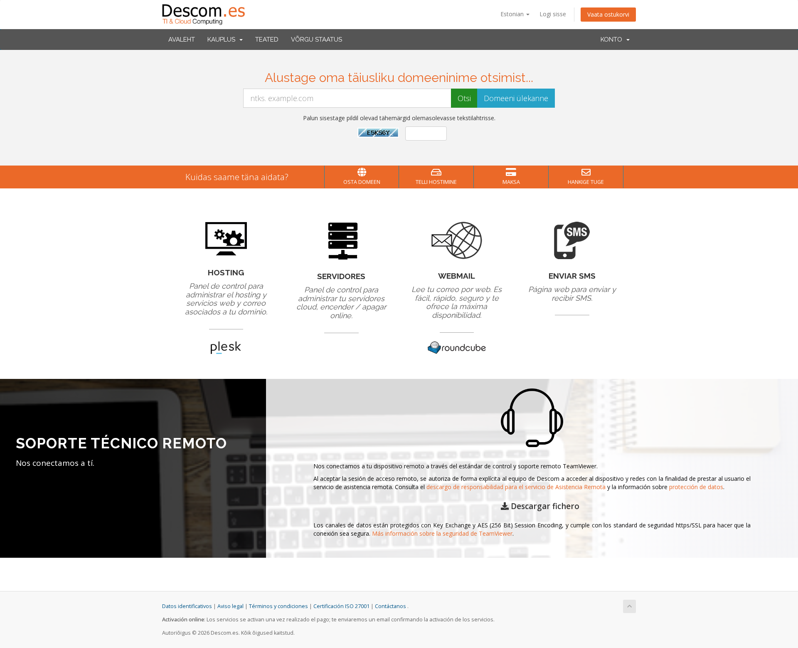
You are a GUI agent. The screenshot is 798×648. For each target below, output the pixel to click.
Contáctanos (390, 606)
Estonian (512, 14)
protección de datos (696, 487)
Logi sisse (552, 14)
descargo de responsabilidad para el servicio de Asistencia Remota (516, 487)
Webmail (456, 275)
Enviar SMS (572, 275)
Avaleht (181, 39)
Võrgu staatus (316, 39)
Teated (266, 39)
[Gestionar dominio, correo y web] (226, 238)
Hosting (226, 272)
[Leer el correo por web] (456, 240)
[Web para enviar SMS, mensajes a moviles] (572, 240)
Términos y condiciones (278, 606)
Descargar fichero (544, 506)
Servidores (341, 276)
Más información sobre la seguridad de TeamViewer (442, 533)
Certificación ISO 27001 (341, 606)
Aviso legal (230, 606)
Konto (613, 39)
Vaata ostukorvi (608, 14)
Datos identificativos (187, 606)
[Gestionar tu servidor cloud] (341, 240)
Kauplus (223, 39)
